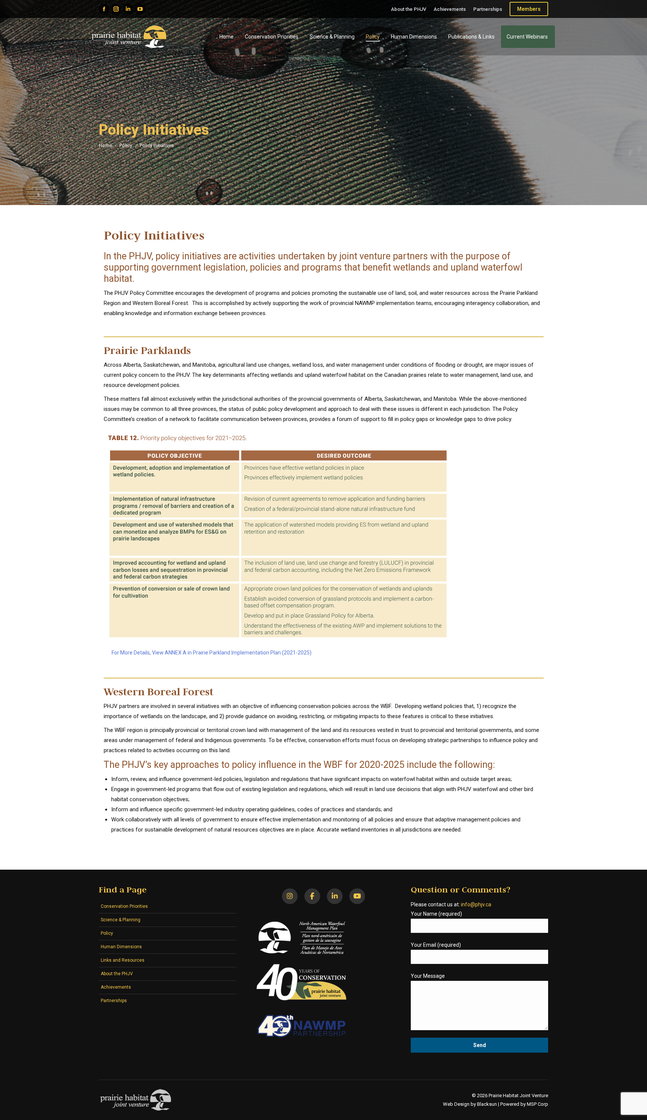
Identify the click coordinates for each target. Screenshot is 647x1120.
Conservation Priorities (124, 906)
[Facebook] (312, 896)
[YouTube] (357, 896)
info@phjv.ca (476, 904)
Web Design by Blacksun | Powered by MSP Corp (495, 1104)
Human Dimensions (121, 946)
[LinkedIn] (335, 896)
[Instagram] (290, 896)
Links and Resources (123, 960)
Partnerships (114, 1000)
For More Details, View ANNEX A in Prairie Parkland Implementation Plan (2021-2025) (212, 653)
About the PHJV (117, 973)
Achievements (116, 987)
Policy (107, 933)
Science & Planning (120, 919)
